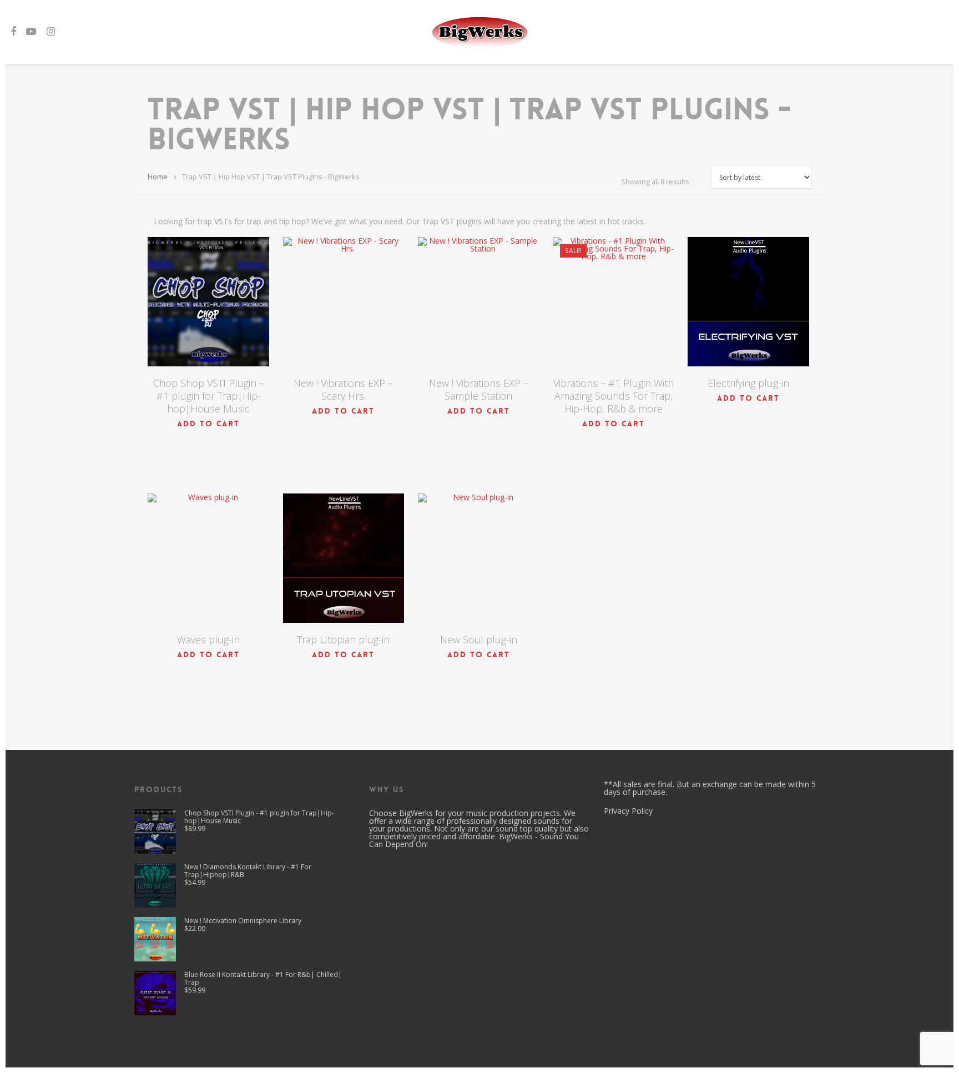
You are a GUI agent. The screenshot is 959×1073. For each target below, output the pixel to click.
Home (158, 177)
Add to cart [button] (208, 423)
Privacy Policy (628, 810)
